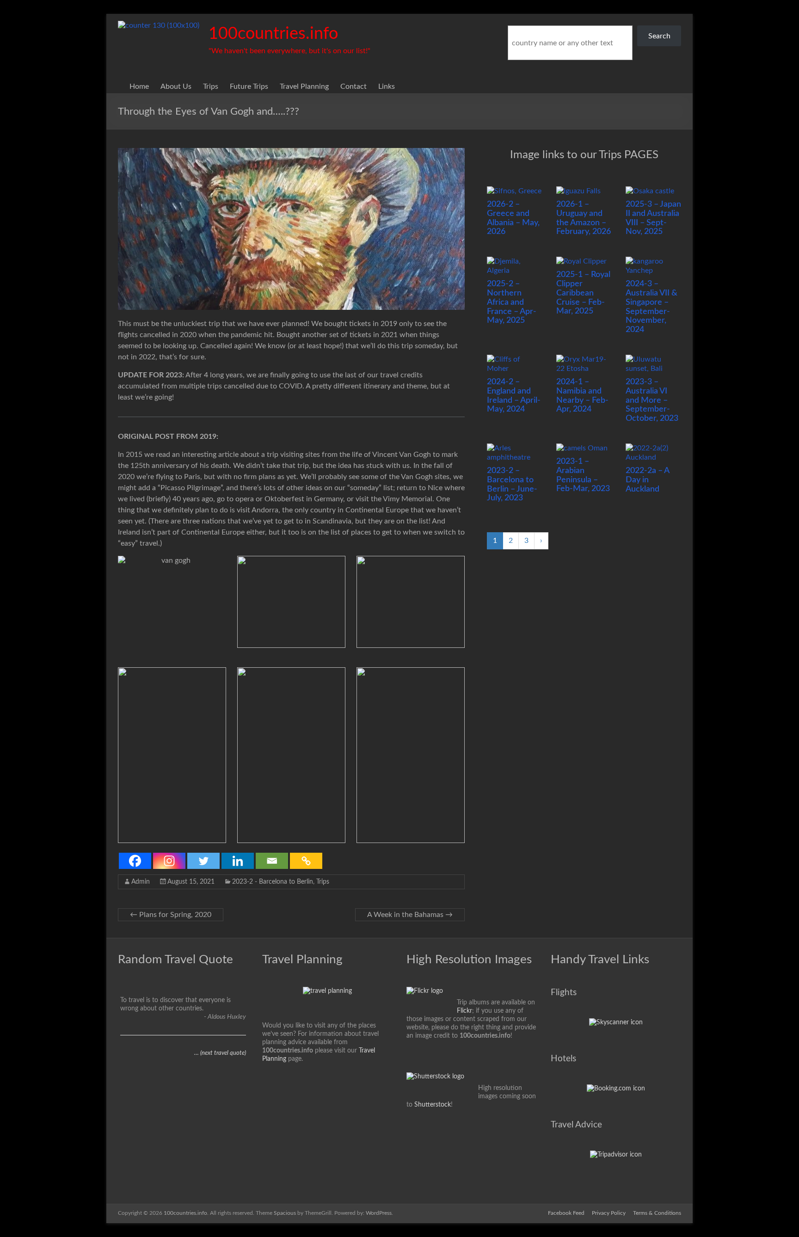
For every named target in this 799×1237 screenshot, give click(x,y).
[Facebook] (135, 861)
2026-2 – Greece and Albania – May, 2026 (513, 218)
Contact (353, 86)
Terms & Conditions (657, 1213)
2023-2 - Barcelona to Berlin (272, 882)
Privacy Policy (609, 1213)
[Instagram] (169, 861)
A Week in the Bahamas (410, 914)
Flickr (464, 1011)
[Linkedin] (237, 861)
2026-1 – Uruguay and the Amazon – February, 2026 (583, 218)
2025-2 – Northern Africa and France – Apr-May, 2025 (511, 302)
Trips (210, 86)
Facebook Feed (566, 1213)
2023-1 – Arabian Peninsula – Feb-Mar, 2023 (583, 475)
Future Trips (249, 86)
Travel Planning (304, 86)
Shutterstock (432, 1105)
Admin (140, 882)
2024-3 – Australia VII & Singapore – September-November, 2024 (651, 307)
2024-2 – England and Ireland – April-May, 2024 (514, 395)
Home (139, 86)
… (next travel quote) (220, 1053)
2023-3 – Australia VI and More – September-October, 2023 (652, 400)
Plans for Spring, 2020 (170, 914)
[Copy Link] (306, 861)
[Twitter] (203, 861)
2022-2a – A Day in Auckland (647, 480)
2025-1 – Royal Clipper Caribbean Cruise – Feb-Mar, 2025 (583, 293)
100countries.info (273, 33)
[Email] (272, 861)
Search (659, 36)
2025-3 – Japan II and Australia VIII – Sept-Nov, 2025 (653, 218)
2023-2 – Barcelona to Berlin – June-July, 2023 (512, 484)
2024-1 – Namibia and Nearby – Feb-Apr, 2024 (582, 395)
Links (386, 86)
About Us (175, 86)
